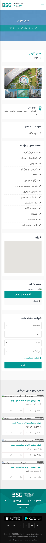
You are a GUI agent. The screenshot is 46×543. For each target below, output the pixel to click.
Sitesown (34, 536)
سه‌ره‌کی (35, 27)
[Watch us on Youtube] (8, 525)
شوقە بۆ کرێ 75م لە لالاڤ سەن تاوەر (26, 445)
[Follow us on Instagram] (26, 525)
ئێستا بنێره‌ (23, 506)
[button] (39, 71)
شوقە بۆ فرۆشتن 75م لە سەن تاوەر (27, 423)
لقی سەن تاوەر (23, 294)
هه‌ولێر (36, 57)
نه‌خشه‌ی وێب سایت (30, 540)
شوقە (35, 133)
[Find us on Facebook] (37, 525)
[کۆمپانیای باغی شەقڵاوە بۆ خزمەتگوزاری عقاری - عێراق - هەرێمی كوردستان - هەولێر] (12, 5)
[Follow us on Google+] (20, 525)
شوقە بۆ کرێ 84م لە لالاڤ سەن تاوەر (26, 400)
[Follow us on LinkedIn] (14, 525)
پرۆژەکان (24, 27)
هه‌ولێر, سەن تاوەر (32, 404)
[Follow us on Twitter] (31, 525)
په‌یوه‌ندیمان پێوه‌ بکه (15, 540)
